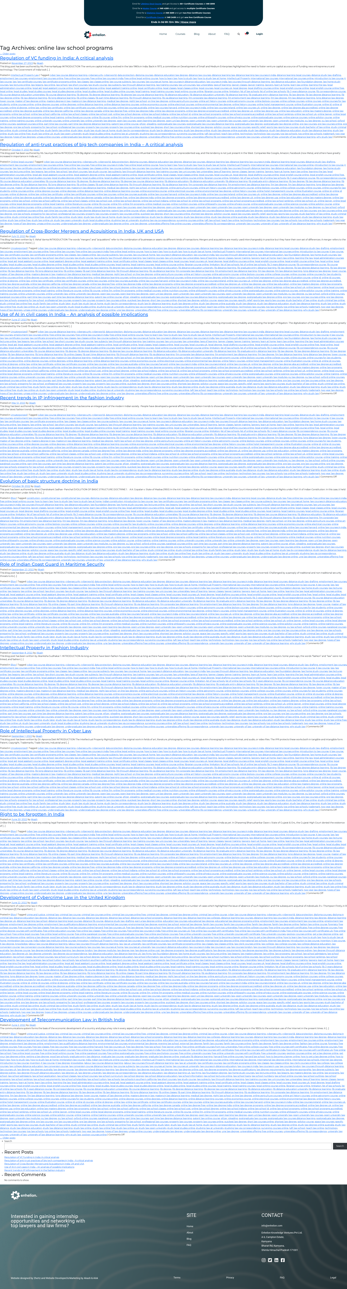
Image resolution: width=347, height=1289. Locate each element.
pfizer (142, 124)
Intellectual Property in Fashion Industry (44, 647)
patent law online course (125, 124)
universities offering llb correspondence (213, 137)
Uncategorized (19, 248)
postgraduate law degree (249, 124)
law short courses (77, 85)
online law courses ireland (221, 107)
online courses (313, 101)
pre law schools (21, 127)
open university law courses (226, 120)
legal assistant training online (121, 88)
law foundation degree (309, 81)
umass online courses (48, 137)
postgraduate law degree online (281, 124)
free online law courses (76, 78)
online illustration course (307, 104)
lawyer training (256, 85)
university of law (269, 137)
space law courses (240, 127)
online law (33, 107)
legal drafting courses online (263, 88)
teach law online (230, 133)
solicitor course (222, 127)
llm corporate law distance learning (208, 98)
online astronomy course (240, 101)
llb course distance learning (61, 94)
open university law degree (257, 120)
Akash (40, 63)
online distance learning (90, 104)
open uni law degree (177, 120)
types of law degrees (24, 137)
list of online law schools (273, 91)
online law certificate (51, 107)
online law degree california (58, 111)
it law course (336, 251)
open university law (199, 120)
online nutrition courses (184, 117)
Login (259, 34)
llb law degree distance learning (323, 94)
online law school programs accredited (243, 114)
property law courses (97, 127)
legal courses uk (223, 88)
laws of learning (222, 85)
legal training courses (162, 91)
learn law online (299, 85)
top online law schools (310, 133)
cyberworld (110, 75)
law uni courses (187, 85)
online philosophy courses (212, 117)
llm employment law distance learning (249, 98)
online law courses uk (248, 107)
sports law (271, 127)
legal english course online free (327, 88)
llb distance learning (237, 94)
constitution (33, 498)
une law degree (138, 137)
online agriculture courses (183, 101)
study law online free (19, 133)
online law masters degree (317, 111)
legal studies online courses (119, 91)
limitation (234, 91)
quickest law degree (152, 127)
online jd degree (18, 107)
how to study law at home (212, 78)
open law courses (126, 120)
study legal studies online (96, 133)
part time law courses (55, 124)
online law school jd (180, 114)
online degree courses (47, 104)
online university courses (48, 120)
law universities (204, 85)
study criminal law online (331, 300)
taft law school (212, 133)
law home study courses (323, 255)
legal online (6, 91)
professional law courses (71, 127)
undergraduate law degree (76, 137)
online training (331, 290)
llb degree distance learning (104, 94)
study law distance (258, 130)
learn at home (282, 85)
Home (163, 34)
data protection (126, 75)
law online (49, 85)
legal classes (169, 88)
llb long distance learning (62, 98)
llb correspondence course (331, 91)
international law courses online (296, 78)
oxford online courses (332, 294)
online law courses (106, 107)
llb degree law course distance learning (142, 94)
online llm (116, 117)
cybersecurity (95, 75)
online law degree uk (241, 111)
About (212, 34)
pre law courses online (330, 124)
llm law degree (279, 98)
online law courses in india (192, 107)
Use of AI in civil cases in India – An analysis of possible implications (74, 314)
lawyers (269, 85)
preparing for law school (44, 127)
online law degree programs (170, 111)
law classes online (99, 81)
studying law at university (125, 133)
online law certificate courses (79, 107)
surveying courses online (190, 133)
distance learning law (223, 75)
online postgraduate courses (266, 117)
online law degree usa (266, 111)
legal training (142, 91)
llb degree (82, 94)
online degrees (68, 104)
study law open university (68, 133)
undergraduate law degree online (110, 137)
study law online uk (42, 133)
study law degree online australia (229, 130)
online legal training (53, 117)
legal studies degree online (66, 91)
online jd (327, 104)
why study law (324, 137)
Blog (197, 34)
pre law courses (308, 124)
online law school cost (100, 114)
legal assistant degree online (89, 88)
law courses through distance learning (249, 81)
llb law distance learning (34, 98)
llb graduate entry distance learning (268, 94)
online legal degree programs (25, 117)
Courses (180, 34)
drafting (336, 75)
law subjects (114, 85)
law (14, 81)
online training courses (21, 120)
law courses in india (216, 81)
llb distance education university (207, 94)
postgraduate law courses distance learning (210, 124)
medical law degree (117, 101)
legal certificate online (150, 88)
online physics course (238, 117)
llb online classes (86, 98)
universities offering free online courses (169, 137)
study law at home (105, 130)
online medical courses (157, 117)
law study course (97, 85)
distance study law (321, 75)
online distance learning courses (121, 104)
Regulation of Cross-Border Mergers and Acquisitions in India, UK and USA (82, 231)
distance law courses (200, 75)
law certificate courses (29, 81)
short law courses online (177, 127)
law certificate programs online (59, 81)
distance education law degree (171, 75)
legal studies (20, 91)
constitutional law (50, 498)
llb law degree (297, 94)
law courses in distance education (187, 81)
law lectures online (19, 85)
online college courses (292, 101)
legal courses (206, 88)
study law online (330, 303)
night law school (138, 101)
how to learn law (168, 78)
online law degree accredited (325, 281)
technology (246, 133)
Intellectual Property (238, 78)
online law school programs (206, 114)
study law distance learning (317, 130)
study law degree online (197, 130)
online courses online (22, 104)
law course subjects (120, 81)
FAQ (226, 34)
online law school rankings (279, 114)
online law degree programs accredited (207, 111)
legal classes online (187, 88)
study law (89, 130)
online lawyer (325, 114)
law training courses (167, 85)
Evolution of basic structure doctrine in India (49, 481)
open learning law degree (151, 120)
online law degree (270, 107)
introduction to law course (329, 78)
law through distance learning (138, 85)
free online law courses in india (106, 78)
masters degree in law (58, 101)
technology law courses (266, 133)
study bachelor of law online (314, 127)
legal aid (37, 88)
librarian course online (216, 91)
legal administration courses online (145, 508)
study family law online (57, 130)
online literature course (78, 117)
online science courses (295, 117)
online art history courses (212, 101)
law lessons (37, 85)
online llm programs (133, 117)
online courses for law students (324, 274)
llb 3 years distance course (301, 91)
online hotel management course (275, 104)
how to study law (187, 78)
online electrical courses (181, 104)
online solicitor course (320, 117)
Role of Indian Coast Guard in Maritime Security (52, 564)
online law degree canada (88, 111)
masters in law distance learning (88, 101)
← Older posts (7, 53)
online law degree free (115, 111)
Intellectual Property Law (25, 75)
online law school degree (126, 114)
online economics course (153, 104)
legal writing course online (189, 91)
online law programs (331, 284)
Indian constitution (113, 501)
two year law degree (332, 307)
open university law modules (288, 120)
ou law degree (313, 120)
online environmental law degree (213, 104)
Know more (188, 22)
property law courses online (124, 127)
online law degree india (141, 111)
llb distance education (177, 94)
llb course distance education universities (22, 94)
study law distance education (285, 130)
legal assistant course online (58, 88)
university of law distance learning (297, 137)
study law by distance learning (166, 130)
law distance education (283, 81)
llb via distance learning (175, 98)
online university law (73, 120)
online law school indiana (154, 114)
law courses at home (157, 81)
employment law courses (14, 78)
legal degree (240, 88)
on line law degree (158, 101)
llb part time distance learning (112, 98)
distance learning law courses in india (256, 75)
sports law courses (288, 127)
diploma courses (144, 75)
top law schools (288, 133)
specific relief (258, 127)
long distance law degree (330, 98)
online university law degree (100, 120)
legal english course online (294, 88)
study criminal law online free (28, 130)
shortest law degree (202, 127)
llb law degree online (138, 517)
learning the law (317, 85)
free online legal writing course (141, 78)
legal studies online (92, 91)
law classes (83, 81)
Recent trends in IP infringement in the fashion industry (62, 397)
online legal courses (332, 287)
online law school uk (305, 114)
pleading (151, 124)
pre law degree (334, 297)
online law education (290, 111)
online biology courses (267, 101)
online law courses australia (132, 107)
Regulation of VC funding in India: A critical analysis (56, 58)
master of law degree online (30, 101)
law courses (138, 81)
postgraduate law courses (171, 124)
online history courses (244, 104)
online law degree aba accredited (299, 107)
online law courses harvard (162, 107)
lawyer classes (239, 85)
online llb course (101, 117)
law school (62, 85)
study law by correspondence (132, 130)
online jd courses (331, 277)
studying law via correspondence (158, 133)
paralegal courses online (30, 124)
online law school (20, 114)
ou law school (329, 120)
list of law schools (249, 91)
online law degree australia (27, 111)
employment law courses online (45, 78)
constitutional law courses (75, 498)
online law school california (45, 114)
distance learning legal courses (293, 75)
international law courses (264, 78)
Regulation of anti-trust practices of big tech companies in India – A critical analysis (91, 144)
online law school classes (74, 114)
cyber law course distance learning (68, 75)
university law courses (248, 137)
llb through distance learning (145, 98)
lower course (7, 101)
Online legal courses (22, 162)
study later (77, 130)
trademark (329, 133)
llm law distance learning (301, 98)
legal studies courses (39, 91)
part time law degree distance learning (89, 124)
